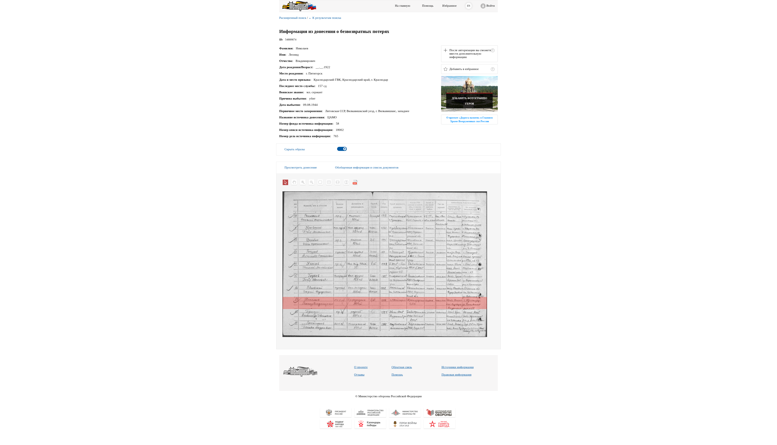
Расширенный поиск (292, 17)
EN (468, 5)
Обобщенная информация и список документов (366, 167)
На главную (402, 5)
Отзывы (359, 374)
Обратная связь (402, 367)
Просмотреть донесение (300, 167)
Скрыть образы (294, 149)
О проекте (361, 367)
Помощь (397, 374)
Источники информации (458, 367)
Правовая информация (456, 374)
